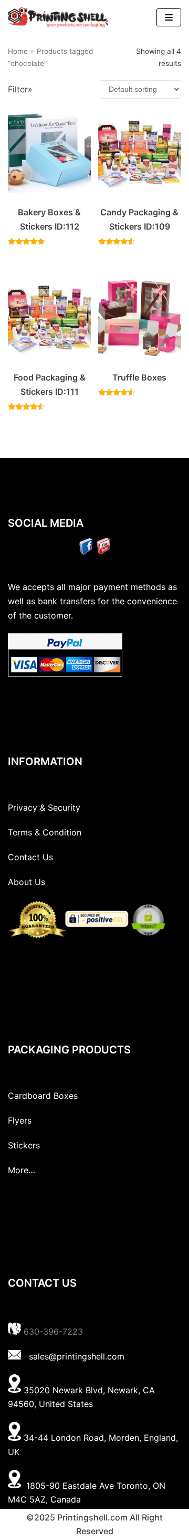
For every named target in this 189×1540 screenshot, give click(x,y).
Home (18, 51)
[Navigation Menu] (168, 17)
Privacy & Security (44, 807)
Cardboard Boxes (43, 1095)
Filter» (20, 89)
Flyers (20, 1120)
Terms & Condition (44, 832)
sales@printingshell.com (76, 1356)
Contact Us (30, 857)
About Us (26, 882)
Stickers (24, 1145)
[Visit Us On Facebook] (85, 551)
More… (21, 1170)
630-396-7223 (53, 1331)
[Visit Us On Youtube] (103, 551)
